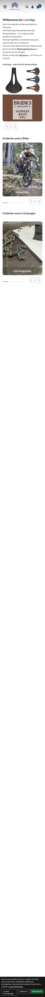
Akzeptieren (37, 991)
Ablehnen (24, 991)
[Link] (5, 7)
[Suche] (27, 6)
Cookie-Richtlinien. (15, 987)
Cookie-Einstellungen (8, 992)
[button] (8, 126)
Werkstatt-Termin (25, 49)
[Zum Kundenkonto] (32, 6)
